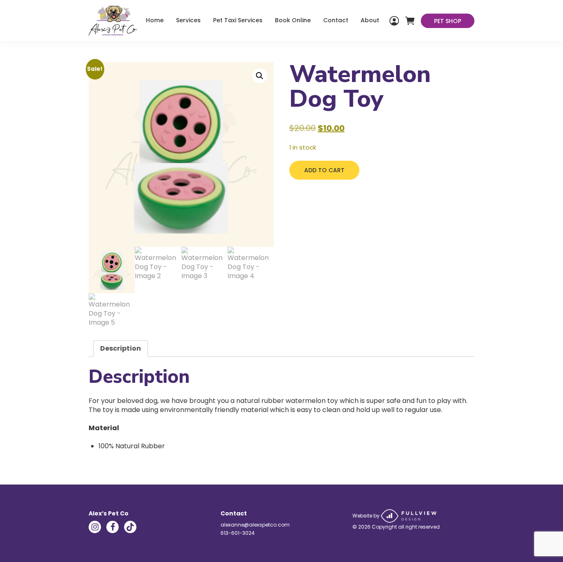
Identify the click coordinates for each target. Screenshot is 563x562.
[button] (259, 75)
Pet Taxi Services (238, 20)
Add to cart (324, 170)
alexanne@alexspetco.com (255, 524)
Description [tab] (120, 348)
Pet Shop (447, 21)
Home (155, 20)
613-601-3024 (238, 532)
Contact (335, 20)
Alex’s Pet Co (109, 513)
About (370, 20)
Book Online (293, 20)
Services (188, 20)
